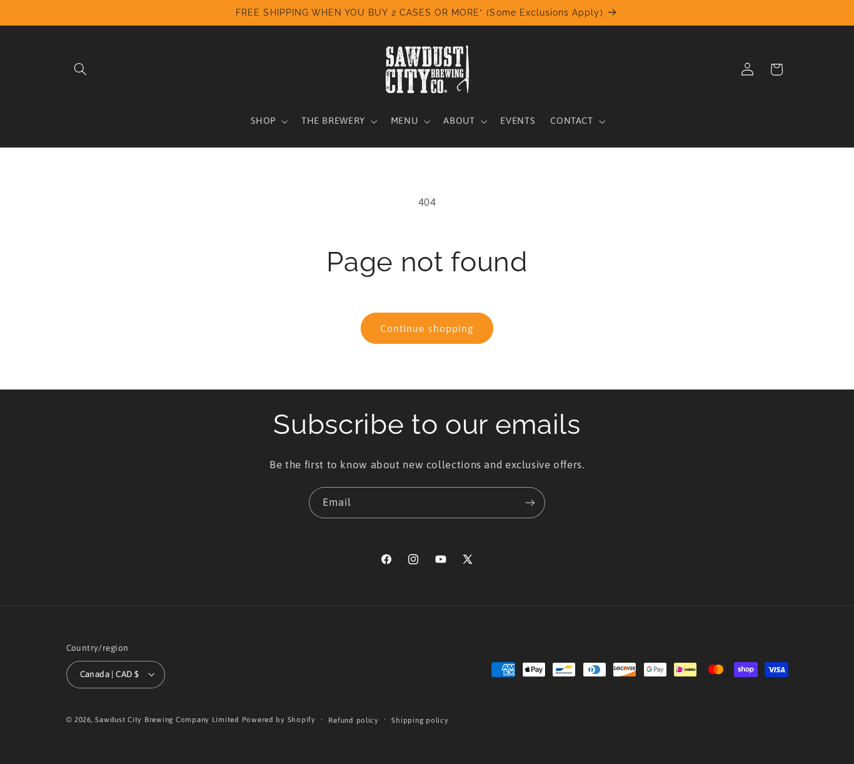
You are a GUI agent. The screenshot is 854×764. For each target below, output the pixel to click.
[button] (80, 69)
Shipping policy (419, 720)
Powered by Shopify (279, 719)
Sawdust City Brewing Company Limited (167, 719)
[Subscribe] (530, 502)
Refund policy (353, 720)
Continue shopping (427, 328)
